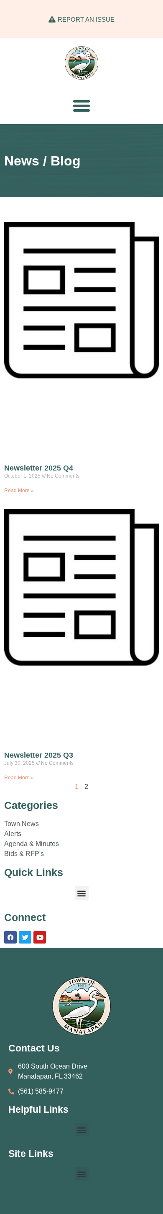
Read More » (19, 490)
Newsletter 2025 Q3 (38, 755)
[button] (81, 106)
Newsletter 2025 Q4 (38, 468)
